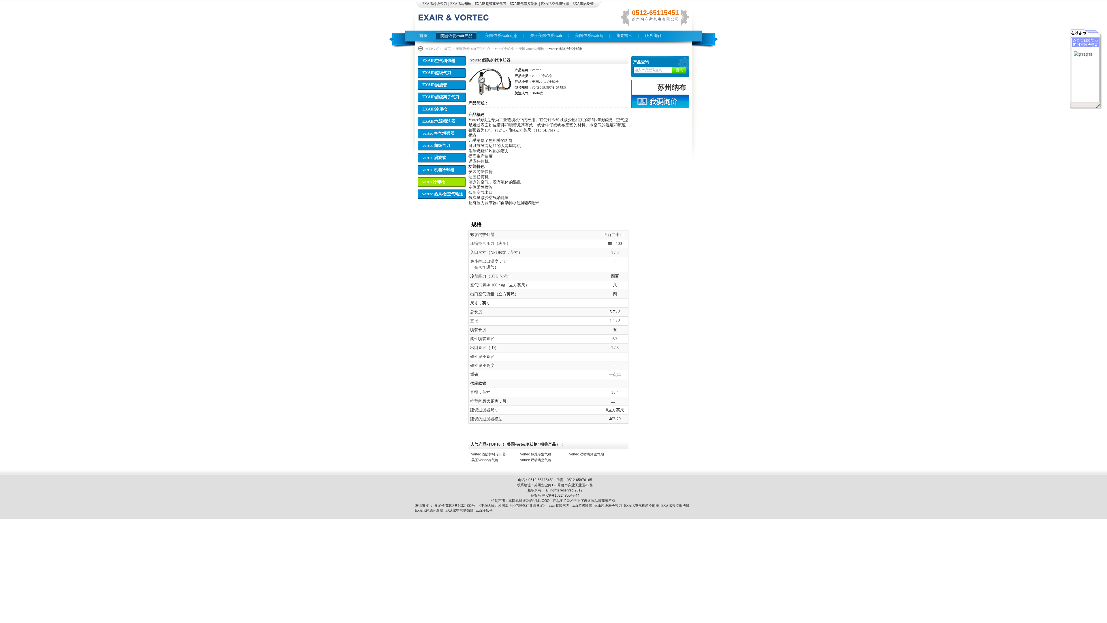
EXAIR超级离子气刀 (490, 4)
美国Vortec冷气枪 (484, 460)
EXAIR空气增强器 (555, 4)
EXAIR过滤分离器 (429, 510)
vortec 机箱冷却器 (438, 170)
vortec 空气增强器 (438, 133)
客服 (1088, 55)
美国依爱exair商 (589, 35)
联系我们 (653, 35)
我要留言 (624, 35)
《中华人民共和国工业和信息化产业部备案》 (512, 506)
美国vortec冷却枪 (531, 49)
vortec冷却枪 (504, 49)
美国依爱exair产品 (456, 36)
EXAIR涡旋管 (583, 4)
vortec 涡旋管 (434, 157)
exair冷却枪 (484, 510)
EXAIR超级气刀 (434, 4)
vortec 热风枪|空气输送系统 (442, 196)
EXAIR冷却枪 (460, 4)
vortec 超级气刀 (436, 145)
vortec (536, 70)
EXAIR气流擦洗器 (524, 4)
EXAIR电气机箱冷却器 (641, 506)
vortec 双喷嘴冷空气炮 (586, 454)
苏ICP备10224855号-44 (560, 495)
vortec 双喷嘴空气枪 (535, 460)
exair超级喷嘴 (582, 506)
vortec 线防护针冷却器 (488, 454)
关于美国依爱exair (546, 35)
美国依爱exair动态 (501, 35)
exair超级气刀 (559, 506)
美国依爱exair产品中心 (473, 49)
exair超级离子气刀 (608, 506)
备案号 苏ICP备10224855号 (454, 506)
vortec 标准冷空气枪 (535, 454)
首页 (423, 35)
